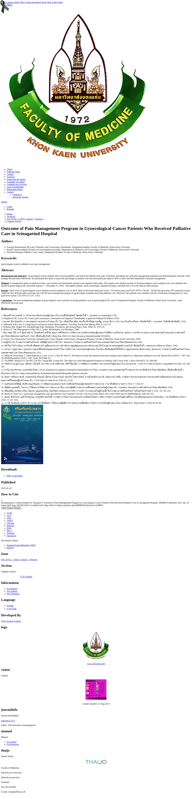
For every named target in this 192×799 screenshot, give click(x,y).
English (10, 606)
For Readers (12, 589)
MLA (9, 530)
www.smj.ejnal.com (96, 664)
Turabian (11, 533)
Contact (10, 192)
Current (10, 174)
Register (10, 209)
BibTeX (10, 548)
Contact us (17, 194)
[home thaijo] (96, 763)
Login (9, 206)
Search (4, 202)
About (9, 169)
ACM (9, 513)
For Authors (12, 591)
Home (10, 214)
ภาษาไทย (11, 609)
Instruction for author (16, 179)
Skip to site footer (55, 2)
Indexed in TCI (8, 721)
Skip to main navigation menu (33, 2)
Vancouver (11, 536)
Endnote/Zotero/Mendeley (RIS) (21, 545)
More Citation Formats (11, 508)
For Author (12, 742)
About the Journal (20, 197)
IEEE (9, 528)
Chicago (10, 523)
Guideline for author (16, 182)
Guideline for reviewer (17, 184)
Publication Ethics (15, 189)
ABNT (10, 520)
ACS (9, 515)
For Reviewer (13, 744)
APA (9, 518)
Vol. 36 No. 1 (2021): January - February (25, 219)
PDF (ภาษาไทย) (14, 476)
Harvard (10, 525)
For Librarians (13, 594)
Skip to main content (10, 2)
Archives (11, 177)
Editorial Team (13, 172)
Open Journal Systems (11, 621)
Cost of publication (15, 187)
